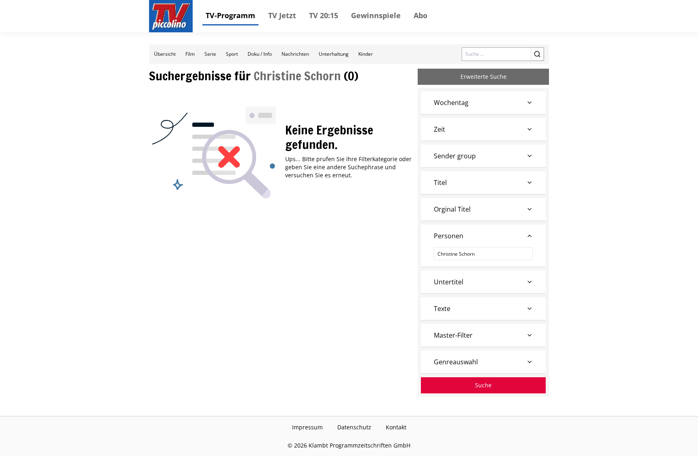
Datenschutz (354, 427)
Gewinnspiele (376, 15)
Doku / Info (260, 53)
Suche (483, 385)
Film (190, 53)
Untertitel (448, 281)
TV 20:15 (323, 15)
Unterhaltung (334, 53)
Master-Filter (453, 335)
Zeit (439, 129)
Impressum (307, 427)
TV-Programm (230, 15)
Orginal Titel (452, 209)
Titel (440, 182)
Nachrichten (295, 53)
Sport (232, 53)
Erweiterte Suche (483, 76)
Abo (420, 15)
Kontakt (396, 427)
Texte (442, 308)
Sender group (455, 155)
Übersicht (165, 53)
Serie (210, 53)
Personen (448, 235)
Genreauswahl (456, 361)
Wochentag (451, 102)
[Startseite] (171, 16)
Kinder (365, 53)
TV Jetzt (282, 15)
